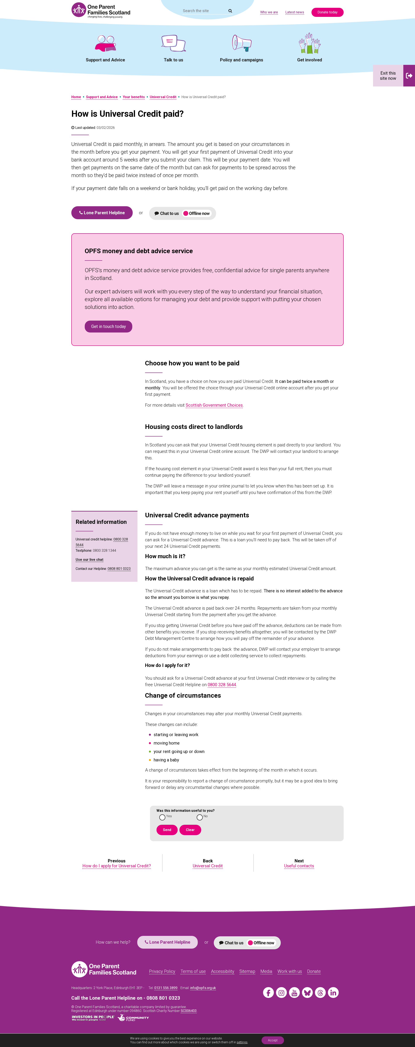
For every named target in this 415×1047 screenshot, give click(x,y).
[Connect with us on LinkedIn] (333, 992)
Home (76, 97)
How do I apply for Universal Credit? (116, 865)
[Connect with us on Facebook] (268, 992)
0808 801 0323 (119, 569)
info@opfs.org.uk (203, 988)
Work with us (290, 971)
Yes (169, 816)
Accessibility (222, 971)
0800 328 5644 (222, 684)
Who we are (269, 12)
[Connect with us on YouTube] (294, 992)
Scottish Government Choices (214, 405)
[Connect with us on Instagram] (281, 992)
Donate (314, 971)
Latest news (294, 12)
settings (242, 1042)
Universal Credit (163, 97)
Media (266, 971)
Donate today (328, 12)
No (206, 816)
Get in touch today (108, 326)
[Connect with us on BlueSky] (307, 992)
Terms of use (193, 971)
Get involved (309, 59)
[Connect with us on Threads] (320, 992)
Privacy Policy (162, 971)
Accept (273, 1040)
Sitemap (247, 971)
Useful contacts (299, 865)
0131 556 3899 (165, 988)
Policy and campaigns (241, 59)
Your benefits (134, 97)
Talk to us (173, 59)
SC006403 (189, 1011)
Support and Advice (105, 59)
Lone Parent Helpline (104, 212)
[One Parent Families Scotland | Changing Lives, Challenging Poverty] (103, 10)
